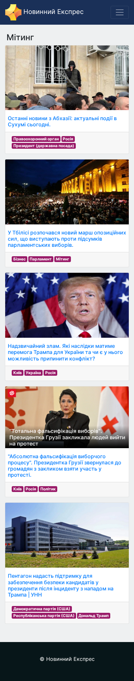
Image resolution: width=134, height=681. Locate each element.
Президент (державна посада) (43, 145)
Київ (17, 372)
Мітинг (62, 259)
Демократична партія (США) (41, 608)
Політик (48, 488)
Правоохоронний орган (36, 138)
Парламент (41, 259)
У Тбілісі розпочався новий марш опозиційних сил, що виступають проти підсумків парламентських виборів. (67, 238)
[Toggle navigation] (120, 12)
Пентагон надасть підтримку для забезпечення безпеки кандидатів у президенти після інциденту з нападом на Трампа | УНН (61, 585)
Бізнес (19, 259)
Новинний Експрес (52, 12)
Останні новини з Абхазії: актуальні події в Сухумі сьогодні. (62, 121)
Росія (68, 138)
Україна (33, 372)
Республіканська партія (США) (43, 615)
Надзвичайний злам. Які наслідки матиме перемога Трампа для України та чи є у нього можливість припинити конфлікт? (65, 352)
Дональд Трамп (93, 615)
